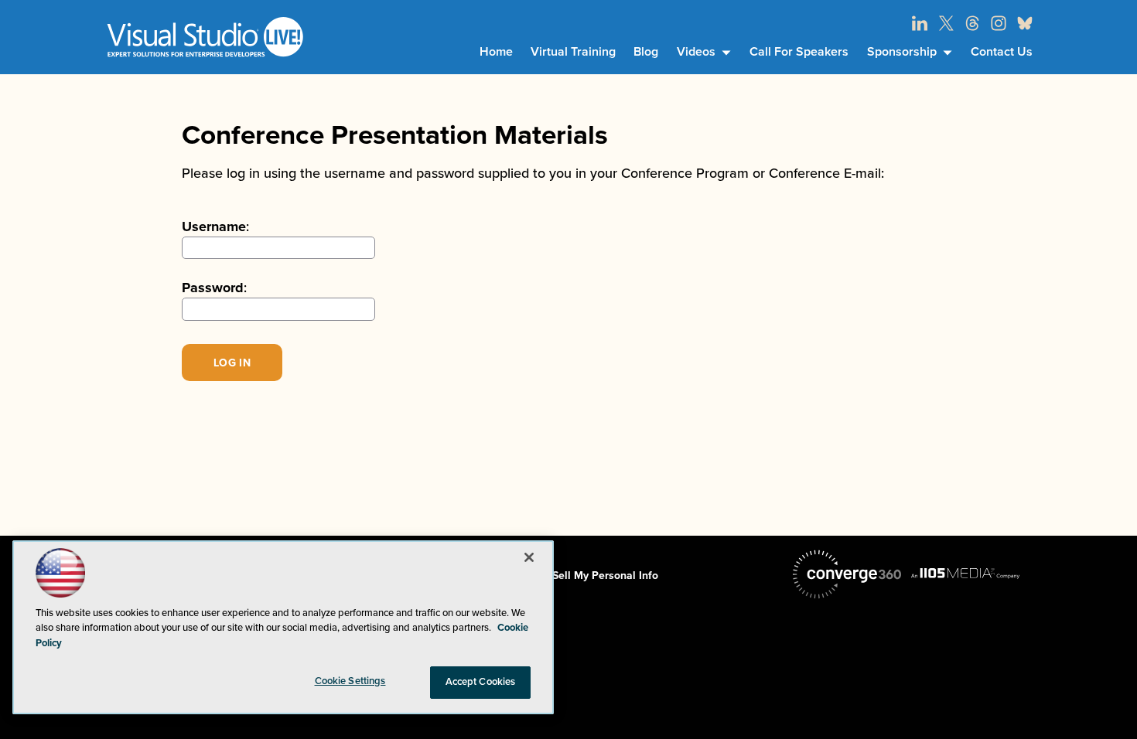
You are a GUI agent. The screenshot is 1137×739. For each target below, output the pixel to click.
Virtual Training (573, 52)
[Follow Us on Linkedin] (919, 23)
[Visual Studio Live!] (205, 37)
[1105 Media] (965, 573)
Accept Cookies (481, 682)
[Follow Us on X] (946, 23)
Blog (645, 52)
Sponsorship (902, 52)
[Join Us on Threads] (972, 23)
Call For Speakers (798, 52)
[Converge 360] (847, 574)
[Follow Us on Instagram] (998, 23)
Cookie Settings (350, 681)
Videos (696, 52)
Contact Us (1002, 52)
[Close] (529, 557)
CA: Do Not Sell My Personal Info (575, 575)
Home (496, 52)
